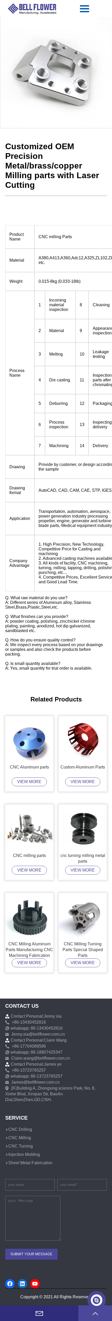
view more (29, 781)
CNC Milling (19, 1138)
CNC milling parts (29, 855)
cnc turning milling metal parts (82, 858)
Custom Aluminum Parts (82, 767)
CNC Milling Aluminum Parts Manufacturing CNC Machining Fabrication (29, 950)
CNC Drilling (20, 1129)
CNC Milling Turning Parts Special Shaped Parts (83, 950)
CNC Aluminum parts (29, 767)
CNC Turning (20, 1146)
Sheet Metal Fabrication (30, 1163)
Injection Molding (24, 1154)
